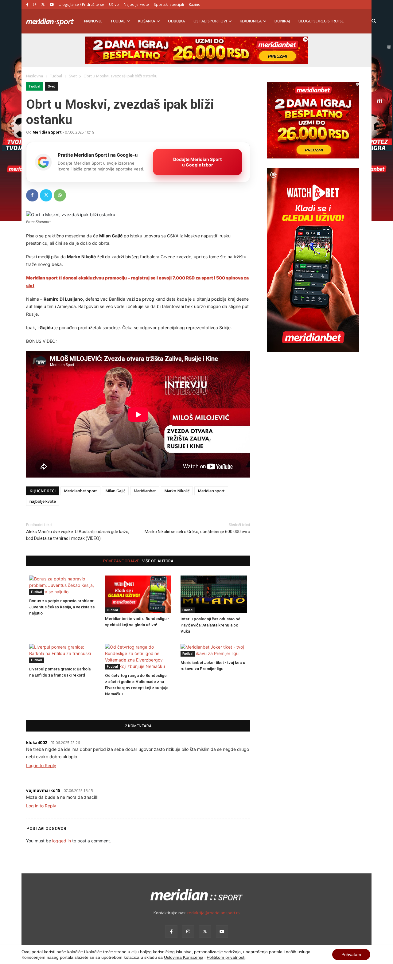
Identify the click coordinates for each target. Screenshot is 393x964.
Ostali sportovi (210, 21)
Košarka (146, 21)
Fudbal (118, 21)
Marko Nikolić (176, 491)
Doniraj (282, 21)
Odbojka (176, 21)
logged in (61, 840)
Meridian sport (211, 491)
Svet (51, 86)
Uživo (114, 4)
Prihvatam (351, 954)
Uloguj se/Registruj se (321, 21)
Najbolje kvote (136, 4)
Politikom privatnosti (226, 957)
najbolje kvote (42, 501)
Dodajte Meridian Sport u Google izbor (197, 162)
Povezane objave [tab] (121, 561)
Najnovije (93, 21)
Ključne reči (42, 491)
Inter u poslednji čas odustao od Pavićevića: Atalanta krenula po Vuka (210, 625)
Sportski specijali (169, 4)
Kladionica (251, 21)
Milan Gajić (115, 491)
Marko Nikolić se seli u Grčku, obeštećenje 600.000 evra (197, 531)
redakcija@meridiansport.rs (213, 912)
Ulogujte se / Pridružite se (81, 4)
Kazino (194, 4)
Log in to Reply (41, 765)
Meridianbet (145, 491)
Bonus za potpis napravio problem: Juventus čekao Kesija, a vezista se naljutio (62, 607)
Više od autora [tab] (157, 561)
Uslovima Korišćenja (183, 957)
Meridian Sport (47, 132)
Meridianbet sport (80, 491)
